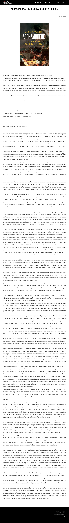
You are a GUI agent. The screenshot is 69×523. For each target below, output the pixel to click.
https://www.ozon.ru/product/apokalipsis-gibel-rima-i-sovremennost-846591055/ (22, 113)
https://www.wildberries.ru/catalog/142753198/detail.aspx (17, 116)
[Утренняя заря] (8, 2)
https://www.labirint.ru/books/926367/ (12, 110)
